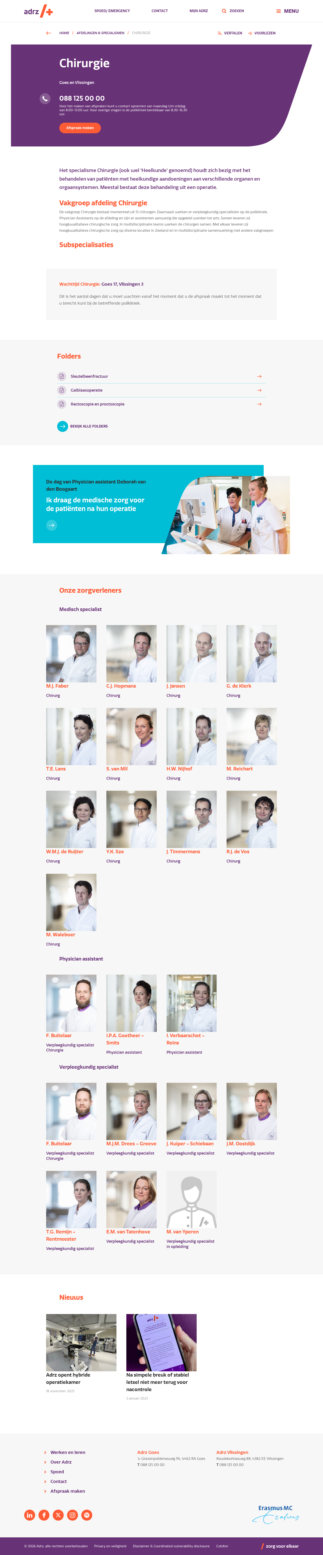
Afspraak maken (80, 128)
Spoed (57, 1471)
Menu (291, 11)
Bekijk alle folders (89, 426)
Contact (160, 11)
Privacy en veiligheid (110, 1546)
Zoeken (237, 11)
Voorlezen (265, 33)
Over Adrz (61, 1462)
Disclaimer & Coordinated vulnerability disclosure (171, 1546)
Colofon (222, 1546)
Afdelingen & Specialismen (100, 33)
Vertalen (230, 34)
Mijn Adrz (199, 11)
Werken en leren (68, 1452)
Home (64, 33)
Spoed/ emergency (112, 11)
